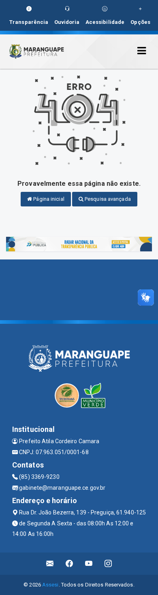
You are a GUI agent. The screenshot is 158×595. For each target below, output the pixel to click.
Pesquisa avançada (107, 199)
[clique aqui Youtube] (89, 564)
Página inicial (48, 199)
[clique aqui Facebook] (69, 564)
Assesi (50, 585)
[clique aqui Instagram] (108, 564)
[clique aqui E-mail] (50, 564)
